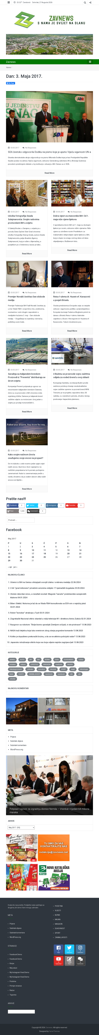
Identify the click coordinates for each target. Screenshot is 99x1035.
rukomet (53, 669)
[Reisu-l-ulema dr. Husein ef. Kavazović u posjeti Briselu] (72, 274)
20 (68, 553)
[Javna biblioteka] (54, 710)
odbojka (30, 669)
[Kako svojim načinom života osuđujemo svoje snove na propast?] (27, 432)
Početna (13, 981)
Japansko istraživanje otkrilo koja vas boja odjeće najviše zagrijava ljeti (41, 642)
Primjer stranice (16, 986)
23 (21, 557)
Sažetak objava (16, 741)
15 (9, 553)
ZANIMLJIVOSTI (34, 674)
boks (57, 659)
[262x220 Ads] (22, 846)
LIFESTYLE (34, 664)
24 (33, 557)
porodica (41, 669)
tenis (11, 674)
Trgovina (13, 995)
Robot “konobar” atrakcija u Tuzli (24, 613)
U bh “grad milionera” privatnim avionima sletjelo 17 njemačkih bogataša (42, 588)
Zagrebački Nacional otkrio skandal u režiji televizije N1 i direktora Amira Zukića (45, 619)
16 (21, 553)
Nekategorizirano (16, 669)
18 (45, 553)
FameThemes (54, 1031)
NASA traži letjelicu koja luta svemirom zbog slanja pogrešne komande (41, 630)
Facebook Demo (16, 954)
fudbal (81, 659)
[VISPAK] (22, 876)
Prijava (13, 737)
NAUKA (70, 664)
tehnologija (84, 669)
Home (8, 67)
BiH (31, 659)
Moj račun (13, 968)
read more (49, 173)
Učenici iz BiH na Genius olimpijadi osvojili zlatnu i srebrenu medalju (40, 582)
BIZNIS (47, 659)
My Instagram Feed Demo (19, 972)
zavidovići (48, 674)
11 (45, 550)
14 (80, 550)
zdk (71, 674)
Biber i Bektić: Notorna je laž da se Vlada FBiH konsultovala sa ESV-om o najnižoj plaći (48, 603)
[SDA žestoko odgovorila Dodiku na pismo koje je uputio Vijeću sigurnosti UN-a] (49, 116)
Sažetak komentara (18, 745)
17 (33, 553)
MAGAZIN (46, 664)
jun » (15, 567)
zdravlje (12, 679)
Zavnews (11, 61)
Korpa (12, 963)
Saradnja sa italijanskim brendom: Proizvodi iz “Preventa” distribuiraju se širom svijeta (26, 377)
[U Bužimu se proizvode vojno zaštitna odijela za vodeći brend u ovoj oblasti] (72, 351)
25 (45, 557)
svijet (73, 669)
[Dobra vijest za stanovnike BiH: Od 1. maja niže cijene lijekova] (72, 193)
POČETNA (59, 906)
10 (33, 550)
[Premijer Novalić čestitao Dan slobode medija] (27, 274)
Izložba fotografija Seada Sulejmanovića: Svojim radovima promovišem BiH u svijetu (23, 219)
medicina (59, 664)
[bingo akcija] (54, 876)
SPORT (63, 669)
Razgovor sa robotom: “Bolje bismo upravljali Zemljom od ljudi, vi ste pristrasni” (45, 625)
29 (9, 560)
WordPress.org (16, 749)
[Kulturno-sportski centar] (22, 710)
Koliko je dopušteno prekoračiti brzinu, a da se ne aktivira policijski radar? (42, 636)
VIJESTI (21, 674)
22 (9, 557)
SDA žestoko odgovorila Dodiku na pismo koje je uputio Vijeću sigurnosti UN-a (49, 152)
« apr (10, 567)
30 (21, 560)
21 (80, 553)
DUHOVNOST (68, 659)
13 (68, 550)
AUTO (22, 659)
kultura (23, 664)
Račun (12, 990)
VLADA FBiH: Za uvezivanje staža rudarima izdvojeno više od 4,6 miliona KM (50, 812)
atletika (12, 659)
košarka (12, 664)
